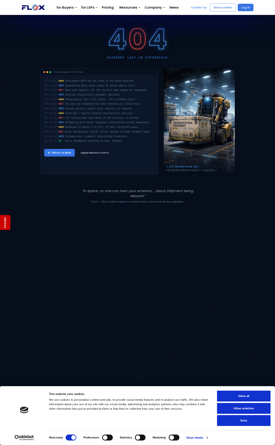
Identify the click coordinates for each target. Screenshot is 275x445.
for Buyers (65, 7)
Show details (194, 437)
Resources (128, 7)
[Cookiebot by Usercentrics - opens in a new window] (24, 438)
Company (153, 7)
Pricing (108, 7)
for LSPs (87, 7)
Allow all (244, 396)
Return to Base (61, 152)
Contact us (199, 7)
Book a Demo (223, 7)
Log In (246, 7)
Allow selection (244, 408)
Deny (243, 420)
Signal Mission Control (95, 152)
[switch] (107, 438)
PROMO (5, 222)
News (174, 7)
